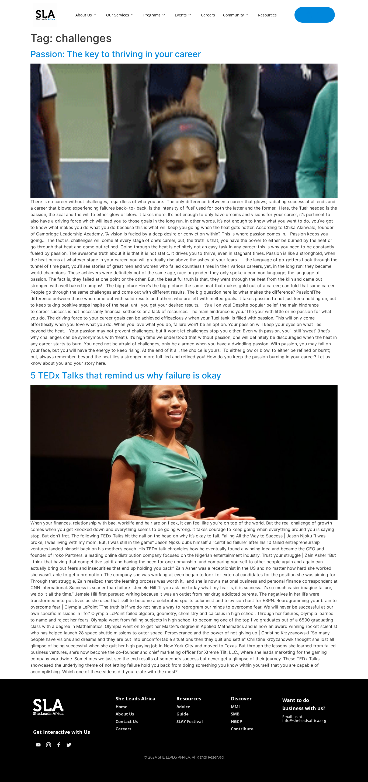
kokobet (147, 776)
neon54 (222, 776)
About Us (83, 15)
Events (181, 15)
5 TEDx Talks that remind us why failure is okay (125, 375)
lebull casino (169, 776)
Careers (208, 15)
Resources (267, 15)
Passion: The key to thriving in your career (115, 54)
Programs (152, 15)
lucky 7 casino (198, 776)
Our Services (117, 15)
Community (233, 15)
